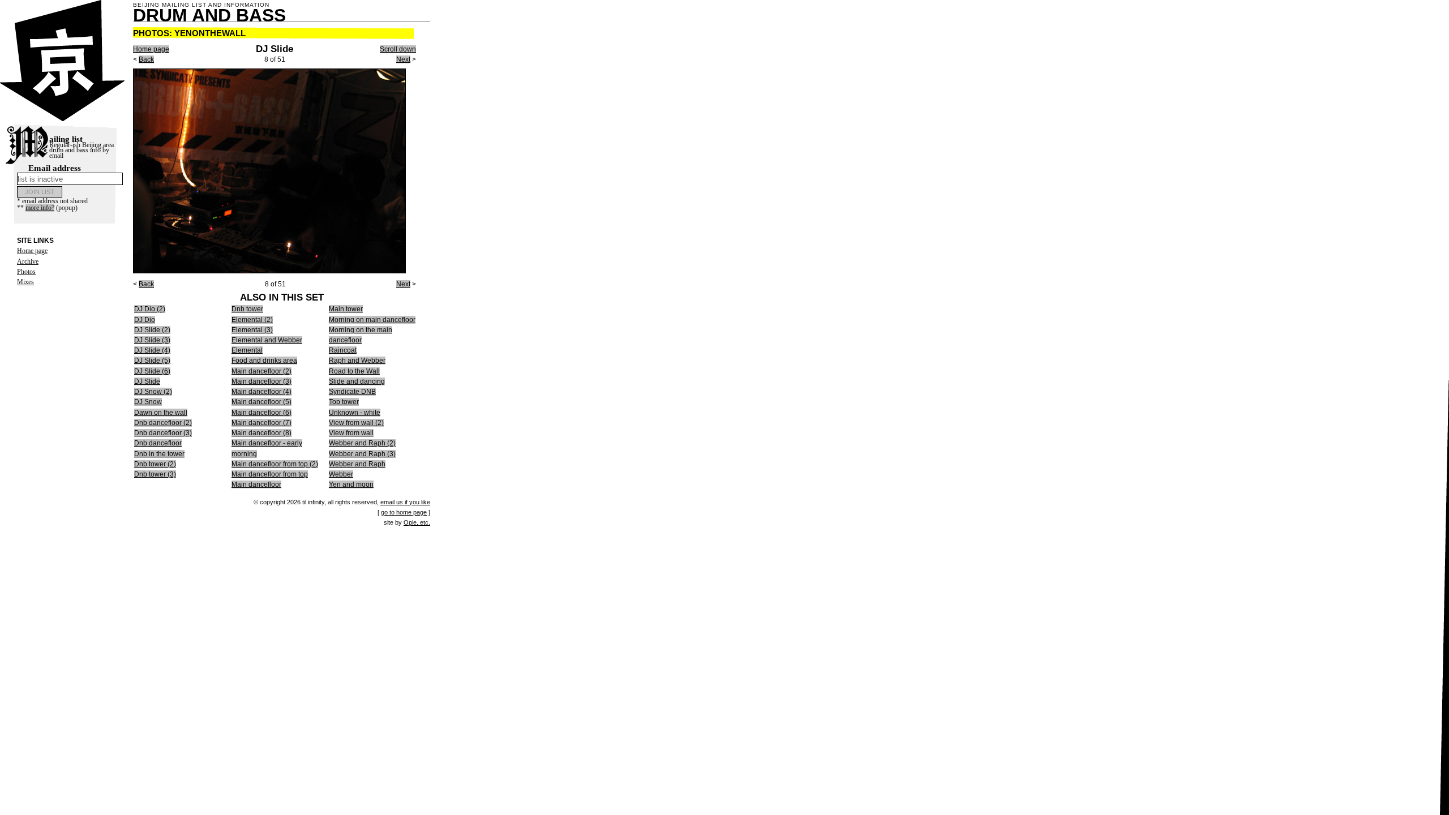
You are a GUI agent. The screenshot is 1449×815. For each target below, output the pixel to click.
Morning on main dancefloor (372, 320)
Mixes (25, 282)
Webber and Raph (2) (362, 443)
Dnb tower (247, 309)
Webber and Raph (357, 464)
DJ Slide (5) (152, 360)
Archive (27, 261)
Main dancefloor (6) (261, 413)
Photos (26, 272)
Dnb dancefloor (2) (163, 423)
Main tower (346, 309)
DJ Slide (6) (152, 371)
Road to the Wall (354, 371)
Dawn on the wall (160, 413)
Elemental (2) (252, 320)
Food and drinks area (264, 360)
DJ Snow (148, 402)
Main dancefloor (256, 484)
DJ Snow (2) (153, 392)
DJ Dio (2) (149, 309)
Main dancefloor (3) (261, 381)
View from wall (351, 433)
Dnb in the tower (159, 454)
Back (146, 59)
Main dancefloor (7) (261, 423)
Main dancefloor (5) (261, 402)
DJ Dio (144, 320)
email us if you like (405, 502)
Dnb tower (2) (155, 464)
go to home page (404, 512)
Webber (341, 474)
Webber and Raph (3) (362, 454)
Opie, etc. (417, 522)
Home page (32, 251)
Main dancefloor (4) (261, 392)
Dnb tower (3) (155, 474)
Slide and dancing (357, 381)
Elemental (247, 350)
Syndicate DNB (352, 392)
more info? (39, 208)
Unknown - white (354, 413)
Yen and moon (351, 484)
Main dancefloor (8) (261, 433)
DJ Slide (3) (152, 340)
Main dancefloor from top (270, 474)
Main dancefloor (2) (261, 371)
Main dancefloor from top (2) (275, 464)
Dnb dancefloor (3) (163, 433)
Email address (54, 168)
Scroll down (398, 49)
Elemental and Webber (267, 340)
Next (403, 59)
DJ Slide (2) (152, 330)
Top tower (344, 402)
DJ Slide (147, 381)
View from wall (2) (356, 423)
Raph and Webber (357, 360)
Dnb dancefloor (158, 443)
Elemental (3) (252, 330)
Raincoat (343, 350)
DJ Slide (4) (152, 350)
